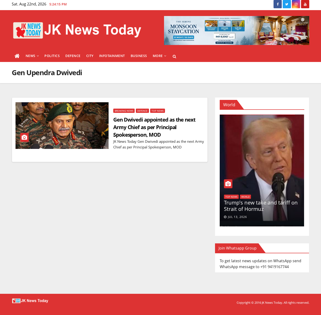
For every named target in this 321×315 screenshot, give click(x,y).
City (90, 55)
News (30, 55)
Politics (52, 55)
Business (139, 55)
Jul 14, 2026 (282, 217)
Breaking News (124, 110)
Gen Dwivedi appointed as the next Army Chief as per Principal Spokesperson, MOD (154, 127)
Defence (73, 55)
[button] (174, 56)
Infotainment (112, 55)
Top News (158, 110)
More (158, 55)
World (297, 191)
